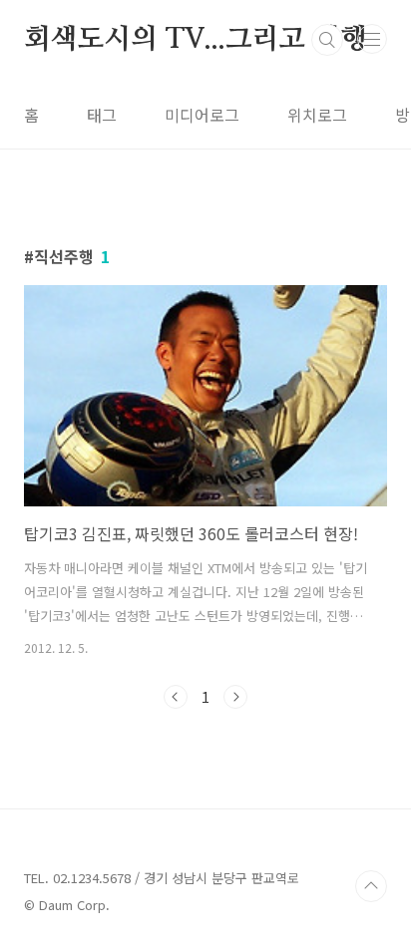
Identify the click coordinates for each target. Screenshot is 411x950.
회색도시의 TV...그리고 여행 (195, 40)
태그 (102, 115)
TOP (371, 886)
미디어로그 (202, 115)
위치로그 (317, 115)
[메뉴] (372, 39)
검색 (327, 40)
